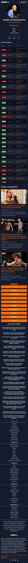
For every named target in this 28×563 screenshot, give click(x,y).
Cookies (13, 555)
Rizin (14, 320)
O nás (6, 556)
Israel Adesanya (14, 429)
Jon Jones (14, 425)
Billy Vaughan (10, 134)
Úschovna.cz (22, 525)
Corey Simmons (11, 130)
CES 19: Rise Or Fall (20, 133)
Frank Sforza (10, 174)
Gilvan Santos (10, 161)
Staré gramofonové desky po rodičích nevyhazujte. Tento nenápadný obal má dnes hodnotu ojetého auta (14, 378)
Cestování (22, 521)
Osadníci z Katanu (14, 489)
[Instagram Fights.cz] (13, 560)
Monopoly (14, 493)
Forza (14, 453)
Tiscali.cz (5, 521)
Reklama (3, 555)
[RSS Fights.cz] (18, 560)
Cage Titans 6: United (20, 165)
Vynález (14, 481)
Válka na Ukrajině (14, 469)
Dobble (14, 495)
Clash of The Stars (14, 294)
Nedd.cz (6, 527)
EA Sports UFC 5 (14, 444)
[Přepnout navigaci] (22, 2)
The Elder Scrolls (14, 458)
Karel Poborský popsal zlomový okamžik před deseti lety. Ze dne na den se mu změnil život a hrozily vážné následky (14, 387)
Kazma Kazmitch (14, 512)
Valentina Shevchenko (14, 430)
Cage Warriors (14, 316)
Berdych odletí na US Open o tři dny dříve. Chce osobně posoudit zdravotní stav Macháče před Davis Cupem (14, 373)
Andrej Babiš (14, 507)
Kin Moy (9, 102)
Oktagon (14, 290)
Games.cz (6, 523)
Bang (14, 488)
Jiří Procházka (14, 432)
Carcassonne (14, 486)
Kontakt (3, 556)
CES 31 (17, 112)
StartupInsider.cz (14, 530)
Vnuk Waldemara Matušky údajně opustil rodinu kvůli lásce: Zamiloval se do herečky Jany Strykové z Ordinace (14, 342)
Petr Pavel (14, 509)
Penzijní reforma (14, 479)
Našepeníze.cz (13, 529)
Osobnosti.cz (6, 525)
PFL (14, 298)
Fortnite (14, 455)
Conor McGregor (14, 427)
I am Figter (14, 305)
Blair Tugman (10, 138)
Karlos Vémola (14, 434)
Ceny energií (14, 476)
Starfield (14, 448)
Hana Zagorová (14, 510)
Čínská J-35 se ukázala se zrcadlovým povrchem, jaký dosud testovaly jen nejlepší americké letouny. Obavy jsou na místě (14, 393)
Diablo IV (14, 451)
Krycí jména (14, 500)
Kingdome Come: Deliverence (14, 460)
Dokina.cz (21, 527)
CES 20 (17, 129)
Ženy (17, 521)
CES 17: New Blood (20, 141)
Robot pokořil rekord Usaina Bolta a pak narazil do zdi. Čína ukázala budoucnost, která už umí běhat (14, 329)
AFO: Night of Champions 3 (21, 169)
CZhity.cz (6, 529)
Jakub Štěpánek (13, 241)
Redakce (8, 555)
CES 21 (17, 125)
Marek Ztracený (14, 517)
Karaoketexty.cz (14, 525)
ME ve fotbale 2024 (14, 472)
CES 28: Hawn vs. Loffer (21, 116)
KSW (14, 301)
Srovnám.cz (21, 529)
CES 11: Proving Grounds (21, 156)
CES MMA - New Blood (20, 137)
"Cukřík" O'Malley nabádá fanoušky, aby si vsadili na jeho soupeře (13, 206)
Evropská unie (14, 477)
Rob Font (9, 170)
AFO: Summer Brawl (20, 177)
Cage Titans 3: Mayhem (20, 173)
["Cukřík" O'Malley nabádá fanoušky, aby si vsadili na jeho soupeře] (14, 196)
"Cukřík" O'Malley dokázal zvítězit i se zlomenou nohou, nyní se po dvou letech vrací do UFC (13, 270)
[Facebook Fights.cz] (10, 560)
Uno (14, 497)
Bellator (14, 313)
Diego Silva (10, 49)
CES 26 (17, 120)
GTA (14, 449)
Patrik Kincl (14, 436)
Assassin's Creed (14, 446)
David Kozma (14, 437)
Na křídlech (14, 502)
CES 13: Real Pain (19, 151)
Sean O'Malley (10, 81)
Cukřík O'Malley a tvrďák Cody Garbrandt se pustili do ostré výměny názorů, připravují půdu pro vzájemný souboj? (13, 237)
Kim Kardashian (14, 514)
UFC (14, 286)
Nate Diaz (14, 423)
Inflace (14, 465)
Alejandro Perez (11, 92)
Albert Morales (10, 97)
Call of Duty (14, 457)
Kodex (24, 555)
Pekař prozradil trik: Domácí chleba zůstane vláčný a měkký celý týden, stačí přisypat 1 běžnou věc (14, 417)
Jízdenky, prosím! (14, 498)
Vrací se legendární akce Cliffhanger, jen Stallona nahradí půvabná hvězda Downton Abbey (14, 347)
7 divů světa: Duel (14, 491)
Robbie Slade (10, 166)
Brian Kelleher (10, 116)
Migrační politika (14, 470)
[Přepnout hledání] (20, 2)
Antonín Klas (12, 209)
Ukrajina (14, 467)
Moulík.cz (11, 527)
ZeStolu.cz (21, 523)
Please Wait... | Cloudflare (21, 182)
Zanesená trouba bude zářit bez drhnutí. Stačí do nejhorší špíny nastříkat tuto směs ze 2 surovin (14, 407)
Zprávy (10, 521)
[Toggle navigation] (26, 2)
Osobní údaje (19, 555)
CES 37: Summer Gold (20, 102)
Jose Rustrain (10, 178)
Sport (14, 521)
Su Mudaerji (10, 65)
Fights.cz (16, 527)
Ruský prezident (14, 474)
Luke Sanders (10, 86)
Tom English (10, 121)
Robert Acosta (10, 151)
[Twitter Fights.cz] (15, 560)
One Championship (14, 309)
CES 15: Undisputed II (20, 145)
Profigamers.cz (14, 523)
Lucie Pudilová (14, 439)
